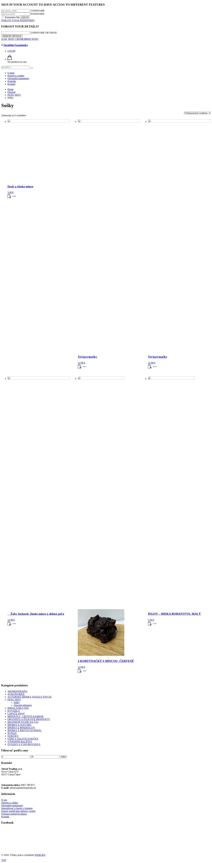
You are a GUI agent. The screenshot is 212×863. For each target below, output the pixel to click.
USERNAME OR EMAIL (44, 32)
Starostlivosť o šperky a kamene (17, 808)
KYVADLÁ (13, 710)
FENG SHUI (14, 699)
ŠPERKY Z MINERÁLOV (21, 727)
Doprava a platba (9, 802)
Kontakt (5, 816)
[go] (32, 68)
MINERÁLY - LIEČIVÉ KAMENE (25, 716)
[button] (9, 197)
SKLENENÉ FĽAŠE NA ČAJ (22, 722)
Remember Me (12, 17)
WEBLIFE (39, 855)
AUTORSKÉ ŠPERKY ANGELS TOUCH (29, 697)
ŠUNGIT (12, 733)
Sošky (17, 702)
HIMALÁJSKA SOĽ (18, 708)
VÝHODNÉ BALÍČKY (19, 741)
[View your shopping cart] (9, 59)
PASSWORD (37, 14)
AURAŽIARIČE (16, 694)
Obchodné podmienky (12, 805)
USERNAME (38, 10)
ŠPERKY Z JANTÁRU (19, 724)
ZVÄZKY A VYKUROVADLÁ (23, 744)
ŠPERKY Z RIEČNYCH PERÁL (24, 730)
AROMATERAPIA (17, 691)
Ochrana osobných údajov (14, 814)
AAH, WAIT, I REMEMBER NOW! (19, 39)
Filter (63, 757)
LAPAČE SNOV (16, 713)
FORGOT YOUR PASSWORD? (18, 20)
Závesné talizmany (23, 705)
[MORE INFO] (15, 197)
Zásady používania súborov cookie (18, 811)
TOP (3, 860)
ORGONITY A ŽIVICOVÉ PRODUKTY (28, 719)
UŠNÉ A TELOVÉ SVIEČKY (22, 738)
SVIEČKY (12, 736)
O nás (4, 800)
